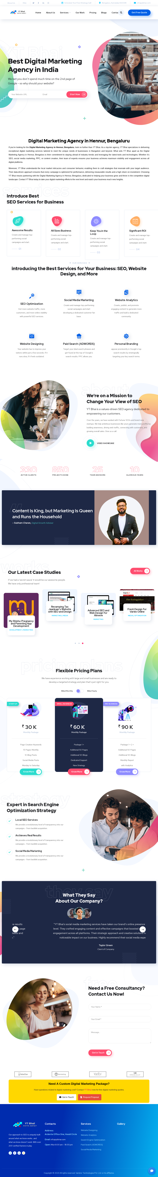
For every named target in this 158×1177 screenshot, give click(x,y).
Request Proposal (91, 1097)
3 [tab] (82, 643)
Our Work (80, 12)
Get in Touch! (68, 1097)
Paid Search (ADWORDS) (79, 344)
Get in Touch (98, 1052)
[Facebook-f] (38, 3)
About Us (50, 12)
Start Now (75, 94)
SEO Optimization (31, 304)
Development (15, 630)
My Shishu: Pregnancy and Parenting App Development (21, 623)
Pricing (92, 12)
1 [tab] (75, 643)
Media (65, 616)
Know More (28, 771)
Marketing (28, 630)
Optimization (140, 616)
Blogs (104, 12)
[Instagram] (48, 3)
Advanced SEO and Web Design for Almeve (98, 613)
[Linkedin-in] (43, 3)
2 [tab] (79, 643)
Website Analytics (126, 300)
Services (64, 12)
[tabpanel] (21, 614)
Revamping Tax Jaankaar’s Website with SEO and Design (59, 609)
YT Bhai (88, 1090)
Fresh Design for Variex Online (137, 610)
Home (38, 12)
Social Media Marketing (79, 300)
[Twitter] (33, 3)
